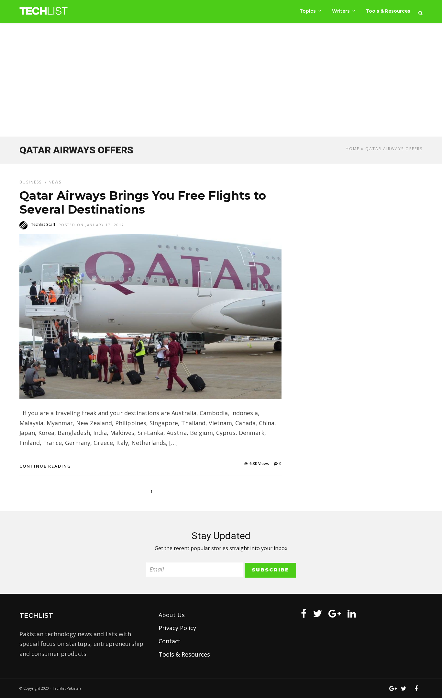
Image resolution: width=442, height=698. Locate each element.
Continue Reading (45, 466)
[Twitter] (317, 613)
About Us (172, 615)
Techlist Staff (43, 224)
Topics (308, 11)
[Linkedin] (352, 613)
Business (30, 182)
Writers (341, 11)
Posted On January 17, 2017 (91, 225)
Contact (170, 641)
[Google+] (334, 613)
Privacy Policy (177, 628)
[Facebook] (303, 613)
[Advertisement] (221, 81)
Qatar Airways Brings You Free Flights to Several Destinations (142, 202)
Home (352, 148)
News (55, 182)
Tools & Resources (388, 11)
